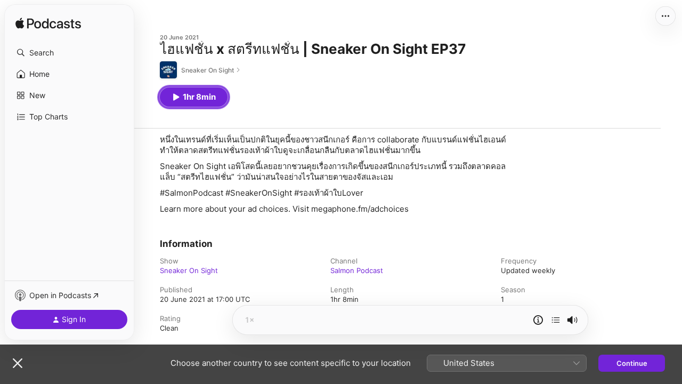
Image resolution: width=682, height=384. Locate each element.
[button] (69, 53)
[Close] (17, 363)
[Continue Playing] (555, 320)
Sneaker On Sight (189, 270)
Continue (631, 363)
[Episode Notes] (538, 320)
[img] (48, 24)
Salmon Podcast (356, 270)
